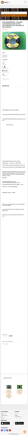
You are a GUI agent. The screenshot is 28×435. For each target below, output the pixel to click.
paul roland (6, 343)
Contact (2, 418)
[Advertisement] (14, 359)
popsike (7, 2)
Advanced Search (4, 415)
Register (16, 415)
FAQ (1, 416)
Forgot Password (18, 416)
